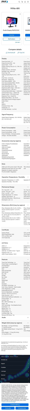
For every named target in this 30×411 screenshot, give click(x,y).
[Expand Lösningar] (28, 371)
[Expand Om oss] (28, 379)
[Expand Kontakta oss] (28, 360)
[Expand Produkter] (28, 367)
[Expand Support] (28, 363)
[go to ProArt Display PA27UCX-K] (11, 22)
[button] (19, 2)
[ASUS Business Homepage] (4, 2)
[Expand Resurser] (28, 375)
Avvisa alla (8, 408)
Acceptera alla (22, 408)
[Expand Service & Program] (28, 382)
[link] (11, 39)
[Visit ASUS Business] (5, 356)
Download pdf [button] (11, 52)
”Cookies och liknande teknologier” (8, 401)
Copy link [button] (21, 52)
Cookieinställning (15, 404)
